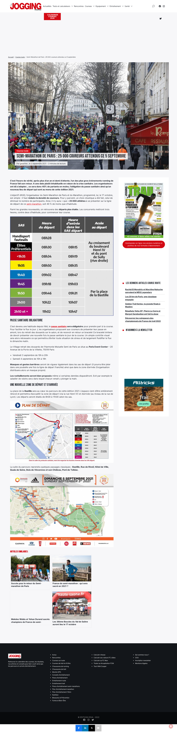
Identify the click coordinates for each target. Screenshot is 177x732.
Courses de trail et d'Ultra (61, 663)
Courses (88, 6)
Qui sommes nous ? (142, 655)
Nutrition (55, 695)
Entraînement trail (58, 683)
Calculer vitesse (99, 655)
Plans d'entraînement (60, 678)
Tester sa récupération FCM (104, 663)
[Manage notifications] (171, 726)
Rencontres (79, 6)
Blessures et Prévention (60, 698)
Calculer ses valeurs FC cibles (104, 658)
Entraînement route (59, 681)
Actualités (47, 6)
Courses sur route (58, 660)
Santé (127, 6)
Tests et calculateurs (61, 6)
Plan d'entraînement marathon (63, 689)
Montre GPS (56, 672)
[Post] (91, 728)
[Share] (79, 728)
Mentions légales (141, 663)
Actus (54, 655)
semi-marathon (34, 204)
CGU (137, 658)
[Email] (98, 728)
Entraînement (115, 6)
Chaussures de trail (59, 669)
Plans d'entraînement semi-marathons (66, 686)
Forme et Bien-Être (59, 701)
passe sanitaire (59, 326)
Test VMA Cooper (100, 666)
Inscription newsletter (143, 660)
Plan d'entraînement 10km (61, 692)
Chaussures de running (60, 666)
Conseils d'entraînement (61, 675)
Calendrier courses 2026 (52, 16)
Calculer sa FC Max (101, 660)
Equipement (101, 6)
